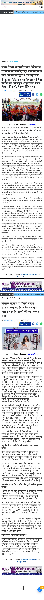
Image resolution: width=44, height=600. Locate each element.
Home (4, 62)
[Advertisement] (22, 37)
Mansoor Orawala (10, 91)
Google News (21, 277)
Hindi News (13, 62)
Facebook (24, 274)
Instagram (33, 274)
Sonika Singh (8, 320)
